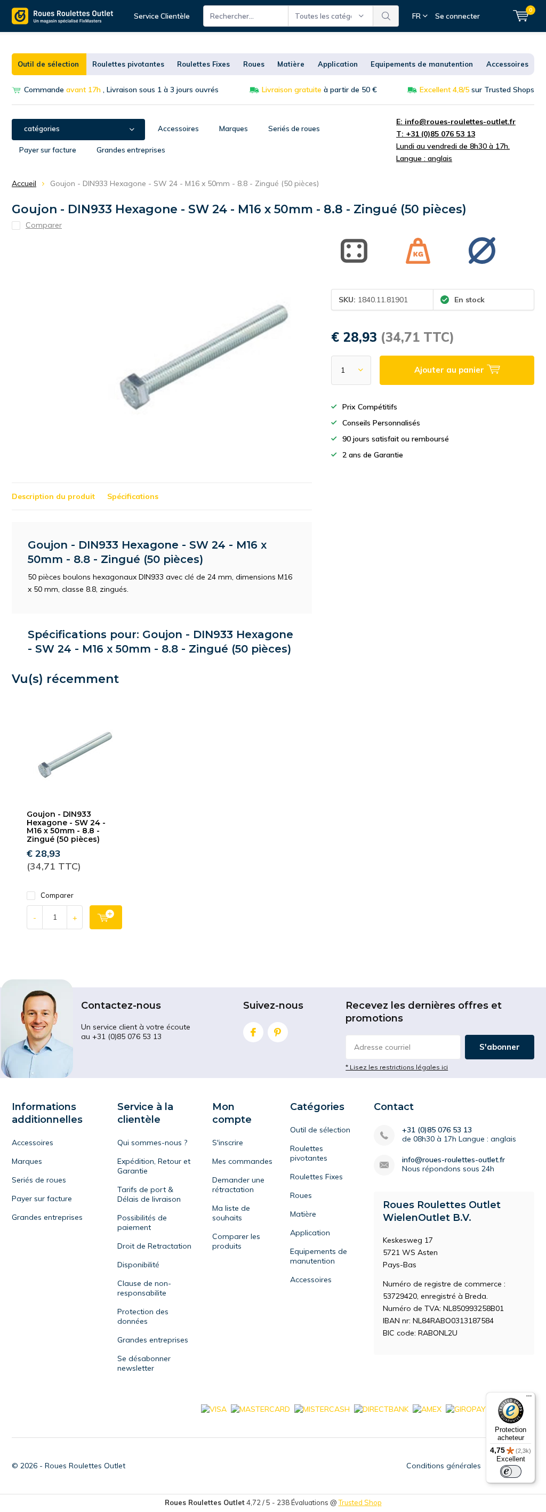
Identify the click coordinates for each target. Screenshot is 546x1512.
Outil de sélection (48, 64)
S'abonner (499, 1047)
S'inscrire (227, 1142)
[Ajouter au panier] (106, 917)
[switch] (510, 1471)
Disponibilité (138, 1264)
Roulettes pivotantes (128, 64)
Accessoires (507, 64)
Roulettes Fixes (203, 64)
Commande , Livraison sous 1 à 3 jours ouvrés (121, 89)
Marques (233, 128)
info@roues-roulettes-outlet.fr (453, 1159)
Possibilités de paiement (142, 1222)
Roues (253, 64)
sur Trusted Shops (477, 89)
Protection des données (142, 1316)
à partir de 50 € (319, 89)
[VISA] (214, 1408)
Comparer (57, 895)
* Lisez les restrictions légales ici (397, 1067)
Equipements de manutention (422, 64)
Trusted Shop (360, 1502)
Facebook (253, 1032)
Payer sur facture (47, 150)
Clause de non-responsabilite (144, 1288)
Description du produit (53, 496)
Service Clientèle (162, 16)
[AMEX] (427, 1408)
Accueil (24, 183)
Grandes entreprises (131, 150)
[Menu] (529, 1398)
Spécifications (132, 496)
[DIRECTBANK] (381, 1408)
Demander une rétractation (238, 1184)
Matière (290, 64)
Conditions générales (443, 1465)
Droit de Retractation (154, 1246)
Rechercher (386, 16)
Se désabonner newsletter (144, 1363)
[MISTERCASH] (322, 1408)
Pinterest (278, 1032)
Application (338, 64)
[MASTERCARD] (260, 1408)
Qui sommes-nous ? (152, 1142)
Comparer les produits (236, 1241)
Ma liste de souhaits (231, 1213)
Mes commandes (242, 1161)
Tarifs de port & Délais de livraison (149, 1194)
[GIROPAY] (466, 1408)
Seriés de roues (294, 128)
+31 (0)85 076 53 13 (437, 1130)
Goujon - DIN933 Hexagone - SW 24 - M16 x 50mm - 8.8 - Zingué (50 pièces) (66, 826)
